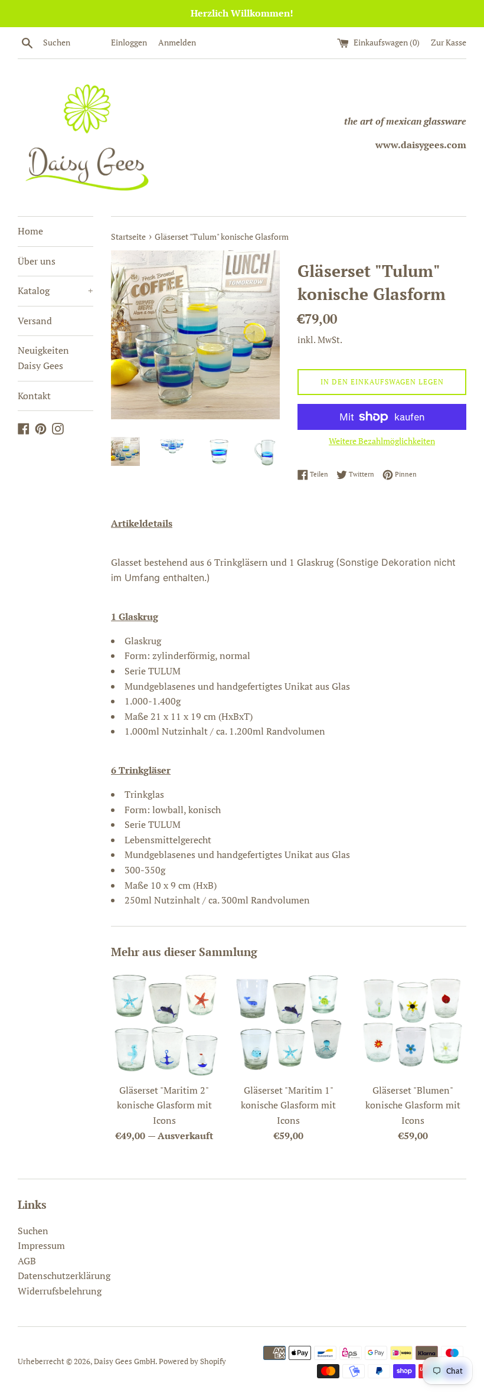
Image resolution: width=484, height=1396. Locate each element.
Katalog (55, 290)
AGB (27, 1260)
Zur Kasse (448, 42)
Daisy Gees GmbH (124, 1361)
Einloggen (129, 42)
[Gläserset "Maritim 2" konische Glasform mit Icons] (164, 1023)
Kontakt (34, 395)
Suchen (33, 1230)
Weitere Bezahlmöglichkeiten (382, 440)
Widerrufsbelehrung (60, 1290)
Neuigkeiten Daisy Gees (43, 358)
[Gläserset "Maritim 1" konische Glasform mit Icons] (289, 1023)
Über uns (36, 261)
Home (30, 230)
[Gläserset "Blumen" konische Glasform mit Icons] (412, 1023)
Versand (35, 320)
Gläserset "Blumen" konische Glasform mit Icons (412, 1105)
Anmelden (177, 42)
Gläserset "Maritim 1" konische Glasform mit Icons (288, 1105)
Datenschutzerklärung (64, 1275)
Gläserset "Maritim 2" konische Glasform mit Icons (164, 1105)
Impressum (41, 1245)
